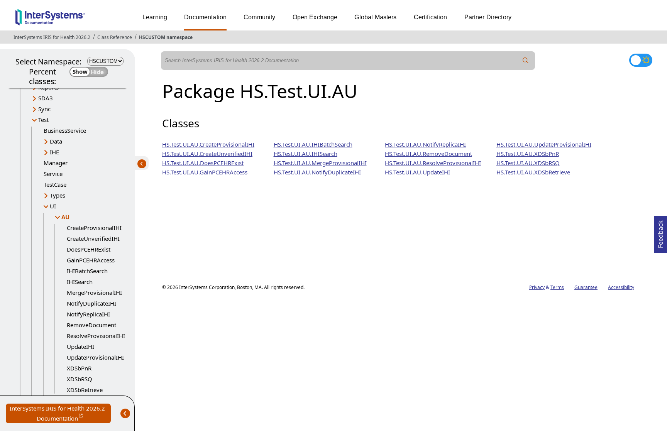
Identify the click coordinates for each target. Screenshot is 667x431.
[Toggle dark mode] (640, 60)
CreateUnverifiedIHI (93, 238)
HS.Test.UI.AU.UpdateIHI (417, 172)
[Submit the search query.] (525, 60)
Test (43, 119)
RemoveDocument (91, 325)
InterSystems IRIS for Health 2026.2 (52, 37)
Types (57, 195)
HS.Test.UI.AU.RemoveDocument (428, 153)
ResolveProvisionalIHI (96, 336)
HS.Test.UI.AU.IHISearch (305, 153)
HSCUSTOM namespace (166, 37)
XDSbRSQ (79, 379)
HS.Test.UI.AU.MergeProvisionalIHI (320, 163)
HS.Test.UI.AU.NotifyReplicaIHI (425, 144)
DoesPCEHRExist (88, 249)
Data (56, 141)
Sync (44, 109)
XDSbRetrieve (85, 390)
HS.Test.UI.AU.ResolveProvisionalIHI (433, 163)
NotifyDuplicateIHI (91, 303)
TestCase (55, 184)
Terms (557, 287)
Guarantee (586, 287)
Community (259, 17)
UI (53, 206)
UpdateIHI (80, 346)
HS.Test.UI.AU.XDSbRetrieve (533, 172)
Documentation (205, 17)
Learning (154, 17)
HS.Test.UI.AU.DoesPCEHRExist (203, 163)
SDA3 (45, 98)
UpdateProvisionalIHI (95, 357)
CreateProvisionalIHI (94, 228)
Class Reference (114, 37)
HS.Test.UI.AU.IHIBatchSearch (313, 144)
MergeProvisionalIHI (94, 292)
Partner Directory (488, 17)
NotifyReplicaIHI (88, 314)
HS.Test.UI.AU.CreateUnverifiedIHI (207, 153)
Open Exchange (315, 17)
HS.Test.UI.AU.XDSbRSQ (528, 163)
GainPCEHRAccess (91, 260)
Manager (56, 163)
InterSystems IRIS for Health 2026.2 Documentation (60, 413)
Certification (430, 17)
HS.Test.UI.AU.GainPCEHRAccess (204, 172)
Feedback (660, 232)
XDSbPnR (79, 368)
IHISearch (80, 282)
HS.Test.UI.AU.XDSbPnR (527, 153)
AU (65, 217)
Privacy (537, 287)
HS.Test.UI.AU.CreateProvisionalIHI (208, 144)
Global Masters (375, 17)
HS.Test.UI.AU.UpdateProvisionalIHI (543, 144)
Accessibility (621, 287)
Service (53, 173)
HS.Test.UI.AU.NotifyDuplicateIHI (317, 172)
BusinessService (65, 130)
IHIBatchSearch (87, 271)
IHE (54, 152)
